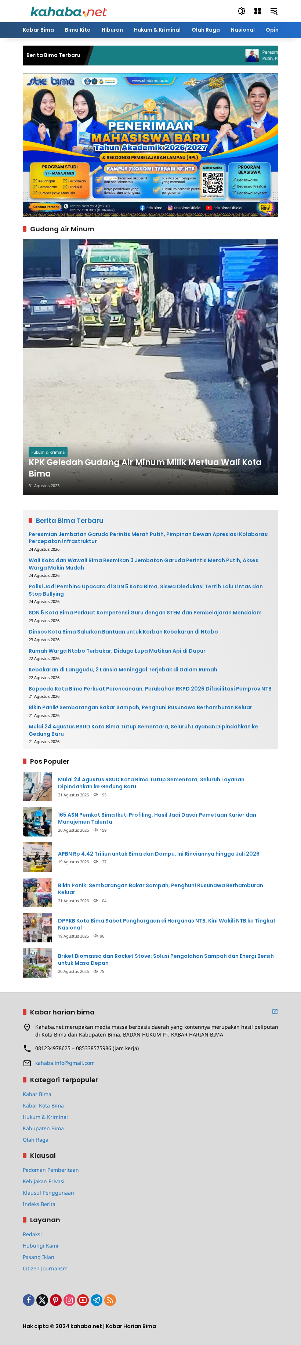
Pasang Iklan (38, 1256)
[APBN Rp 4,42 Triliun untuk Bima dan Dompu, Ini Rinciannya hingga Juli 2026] (37, 857)
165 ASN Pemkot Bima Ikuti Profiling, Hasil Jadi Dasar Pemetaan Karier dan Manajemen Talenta (157, 818)
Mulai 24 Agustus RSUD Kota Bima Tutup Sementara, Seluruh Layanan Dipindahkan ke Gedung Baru (143, 730)
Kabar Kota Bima (43, 1105)
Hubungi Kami (40, 1245)
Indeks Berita (39, 1203)
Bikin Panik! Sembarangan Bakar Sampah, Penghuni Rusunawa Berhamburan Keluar (140, 707)
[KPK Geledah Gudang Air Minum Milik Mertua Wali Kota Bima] (150, 367)
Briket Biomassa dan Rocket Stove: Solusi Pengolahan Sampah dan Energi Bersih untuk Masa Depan (166, 960)
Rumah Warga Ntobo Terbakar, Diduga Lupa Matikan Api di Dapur (117, 650)
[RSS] (110, 1300)
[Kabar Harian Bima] (69, 10)
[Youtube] (83, 1300)
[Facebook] (29, 1300)
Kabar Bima (37, 1094)
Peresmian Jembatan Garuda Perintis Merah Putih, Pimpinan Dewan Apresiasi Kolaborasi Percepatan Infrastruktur (149, 538)
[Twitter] (42, 1300)
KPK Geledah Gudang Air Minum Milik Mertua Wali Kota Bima (145, 468)
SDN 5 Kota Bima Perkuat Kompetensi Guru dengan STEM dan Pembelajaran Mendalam (145, 612)
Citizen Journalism (45, 1268)
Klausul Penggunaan (48, 1192)
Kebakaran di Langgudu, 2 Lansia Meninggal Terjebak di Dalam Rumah (123, 669)
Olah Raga (35, 1139)
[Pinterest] (56, 1300)
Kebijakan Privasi (44, 1181)
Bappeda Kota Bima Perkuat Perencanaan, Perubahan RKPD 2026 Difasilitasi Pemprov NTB (150, 688)
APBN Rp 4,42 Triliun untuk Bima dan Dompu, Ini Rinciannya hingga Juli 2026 (159, 853)
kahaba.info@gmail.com (65, 1062)
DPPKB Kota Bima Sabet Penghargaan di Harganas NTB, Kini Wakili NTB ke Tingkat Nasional (167, 924)
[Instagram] (69, 1300)
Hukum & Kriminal (48, 452)
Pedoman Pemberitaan (51, 1169)
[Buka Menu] (257, 11)
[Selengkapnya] (275, 1011)
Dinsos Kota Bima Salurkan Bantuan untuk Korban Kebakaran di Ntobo (123, 631)
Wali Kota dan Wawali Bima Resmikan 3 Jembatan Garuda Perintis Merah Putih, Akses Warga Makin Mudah (143, 564)
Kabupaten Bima (43, 1128)
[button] (241, 11)
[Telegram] (96, 1300)
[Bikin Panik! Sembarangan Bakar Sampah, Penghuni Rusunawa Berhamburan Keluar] (37, 892)
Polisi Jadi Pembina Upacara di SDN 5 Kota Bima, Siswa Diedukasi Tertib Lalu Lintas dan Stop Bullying (146, 590)
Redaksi (32, 1234)
